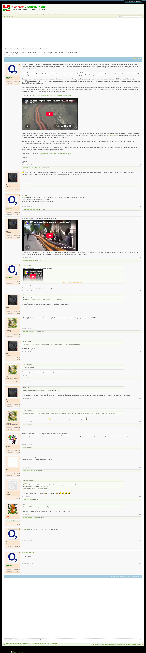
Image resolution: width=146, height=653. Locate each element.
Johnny (30, 209)
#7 (140, 328)
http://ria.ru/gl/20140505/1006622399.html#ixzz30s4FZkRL (52, 95)
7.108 (18, 524)
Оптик (24, 470)
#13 (140, 467)
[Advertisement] (73, 34)
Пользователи (30, 14)
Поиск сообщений (8, 16)
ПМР (4, 644)
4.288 (18, 452)
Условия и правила (110, 644)
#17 (140, 563)
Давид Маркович (27, 260)
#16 (140, 540)
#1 (140, 164)
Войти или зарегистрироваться (133, 1)
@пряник (25, 552)
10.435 (18, 498)
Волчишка (24, 444)
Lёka (24, 186)
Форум (15, 14)
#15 (140, 514)
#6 (140, 307)
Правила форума (41, 14)
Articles (22, 14)
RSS (142, 644)
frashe (24, 167)
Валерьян (38, 55)
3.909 (18, 191)
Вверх (139, 644)
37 (19, 336)
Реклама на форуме (98, 644)
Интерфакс (113, 135)
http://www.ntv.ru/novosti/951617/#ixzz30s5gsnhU (56, 154)
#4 (140, 257)
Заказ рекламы (64, 14)
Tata (27, 167)
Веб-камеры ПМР (52, 14)
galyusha (24, 328)
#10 (140, 398)
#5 (140, 290)
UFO (23, 467)
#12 (140, 444)
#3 (140, 206)
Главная (8, 14)
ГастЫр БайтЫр (33, 167)
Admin (24, 331)
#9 (140, 375)
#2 (140, 183)
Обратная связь (121, 644)
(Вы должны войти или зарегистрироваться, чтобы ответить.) (126, 576)
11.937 (18, 83)
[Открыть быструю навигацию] (140, 48)
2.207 (18, 475)
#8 (140, 351)
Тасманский (26, 378)
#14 (140, 496)
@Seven (25, 529)
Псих (23, 183)
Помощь (128, 644)
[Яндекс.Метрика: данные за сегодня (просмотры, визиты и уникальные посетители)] (17, 652)
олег (24, 209)
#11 (140, 421)
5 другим (40, 167)
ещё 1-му (35, 209)
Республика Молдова (17, 55)
